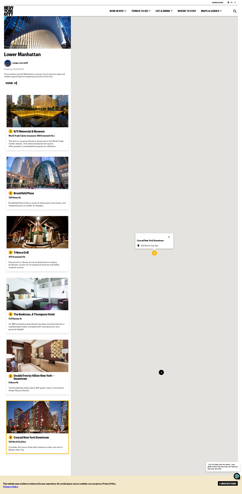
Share (9, 83)
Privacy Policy (10, 487)
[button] (118, 11)
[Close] (169, 236)
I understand (227, 483)
